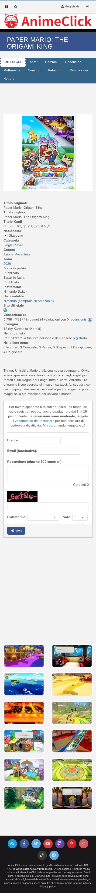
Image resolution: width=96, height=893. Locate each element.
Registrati (71, 6)
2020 (7, 263)
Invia (18, 530)
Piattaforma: (17, 517)
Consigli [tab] (34, 70)
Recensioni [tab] (73, 62)
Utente (12, 440)
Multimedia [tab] (12, 70)
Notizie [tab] (8, 78)
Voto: (67, 517)
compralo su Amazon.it (35, 301)
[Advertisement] (48, 590)
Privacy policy (47, 886)
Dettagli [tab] (13, 62)
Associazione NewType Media (34, 868)
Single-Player (13, 245)
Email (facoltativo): (22, 451)
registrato (80, 338)
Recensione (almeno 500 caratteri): (35, 461)
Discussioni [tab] (79, 70)
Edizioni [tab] (51, 62)
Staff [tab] (34, 62)
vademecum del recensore (34, 421)
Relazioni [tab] (55, 70)
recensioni (77, 319)
